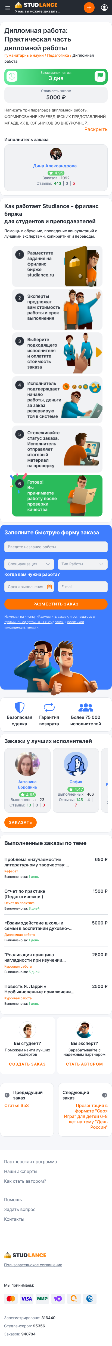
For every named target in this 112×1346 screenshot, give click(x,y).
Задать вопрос (20, 1209)
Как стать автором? (25, 1181)
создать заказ (27, 1064)
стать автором (84, 1064)
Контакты (14, 1219)
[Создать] (89, 7)
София (76, 782)
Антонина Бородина (27, 785)
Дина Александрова (55, 165)
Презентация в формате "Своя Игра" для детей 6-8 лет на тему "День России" (86, 1116)
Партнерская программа (30, 1161)
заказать (20, 822)
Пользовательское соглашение (33, 1265)
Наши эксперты (20, 1171)
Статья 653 (16, 1105)
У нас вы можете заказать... (37, 11)
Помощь (13, 1199)
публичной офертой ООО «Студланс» (34, 622)
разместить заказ (56, 604)
